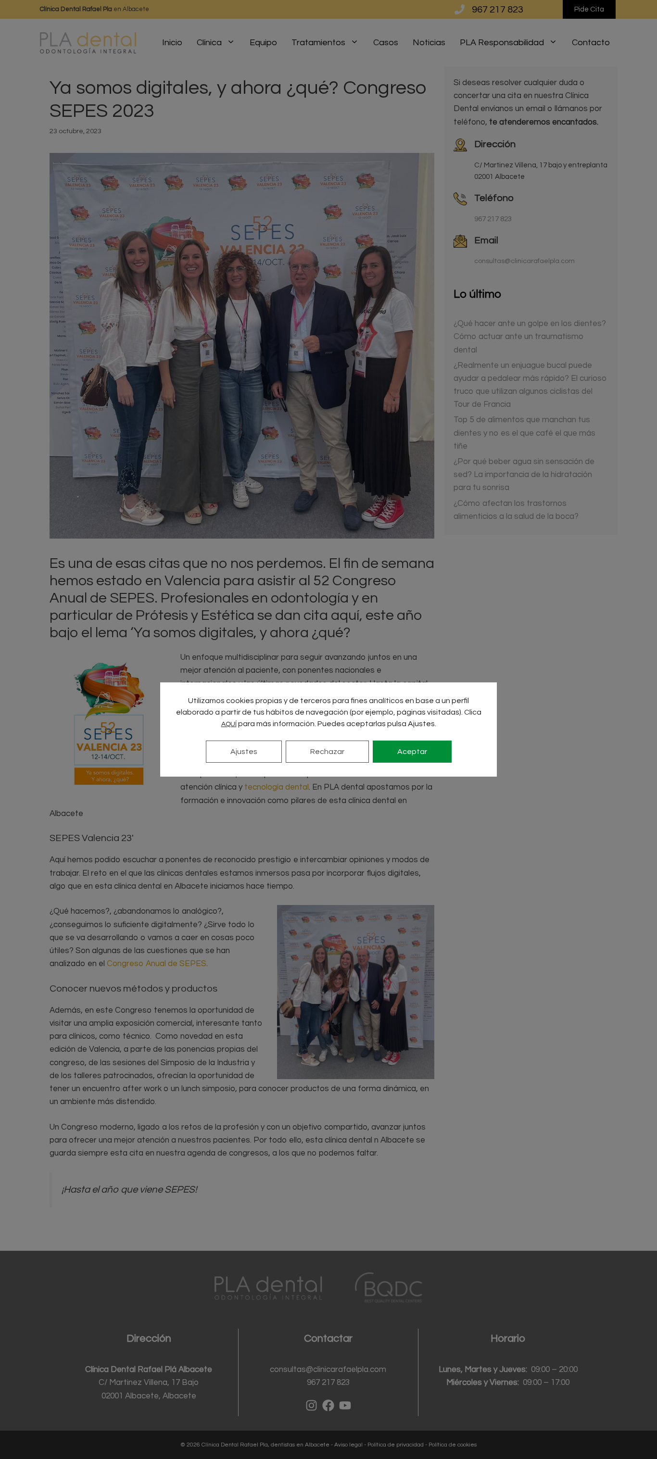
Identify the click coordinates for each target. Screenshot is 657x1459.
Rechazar (327, 751)
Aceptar (412, 751)
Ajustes (243, 751)
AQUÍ (229, 724)
